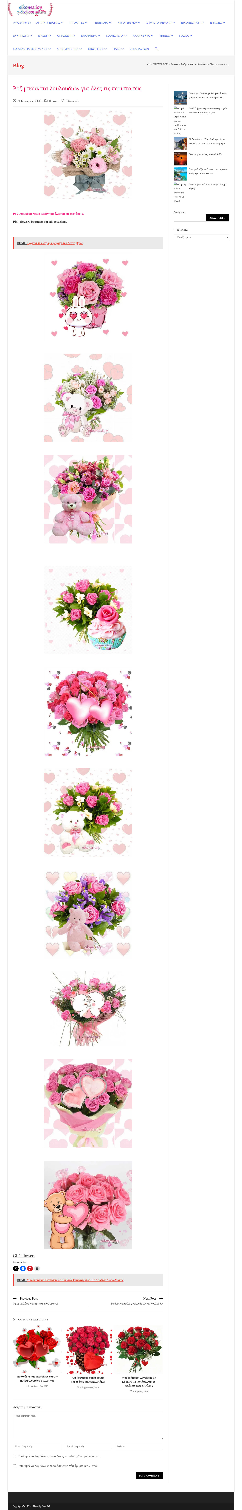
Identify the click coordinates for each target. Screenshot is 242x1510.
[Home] (148, 64)
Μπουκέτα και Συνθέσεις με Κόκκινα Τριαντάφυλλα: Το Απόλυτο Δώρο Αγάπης (139, 1381)
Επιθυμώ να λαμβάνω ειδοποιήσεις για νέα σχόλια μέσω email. (59, 1456)
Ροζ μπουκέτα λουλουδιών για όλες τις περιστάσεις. (205, 64)
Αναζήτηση (179, 212)
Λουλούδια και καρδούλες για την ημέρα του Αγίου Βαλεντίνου (37, 1378)
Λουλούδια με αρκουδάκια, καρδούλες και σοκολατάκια (88, 1379)
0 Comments (73, 101)
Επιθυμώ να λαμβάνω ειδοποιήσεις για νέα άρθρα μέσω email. (58, 1465)
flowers (53, 101)
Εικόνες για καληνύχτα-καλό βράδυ (205, 154)
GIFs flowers (24, 1255)
